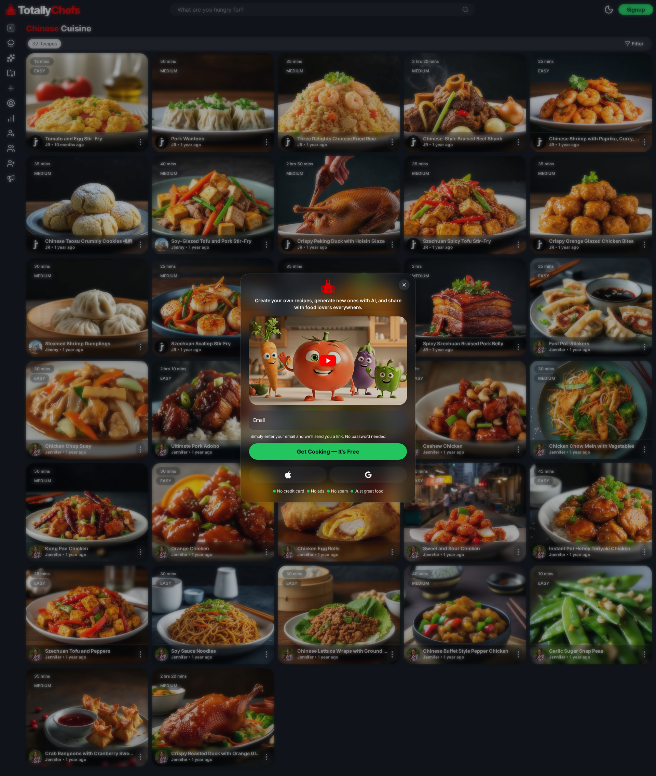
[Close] (404, 284)
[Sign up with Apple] (288, 475)
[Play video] (328, 360)
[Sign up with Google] (368, 475)
